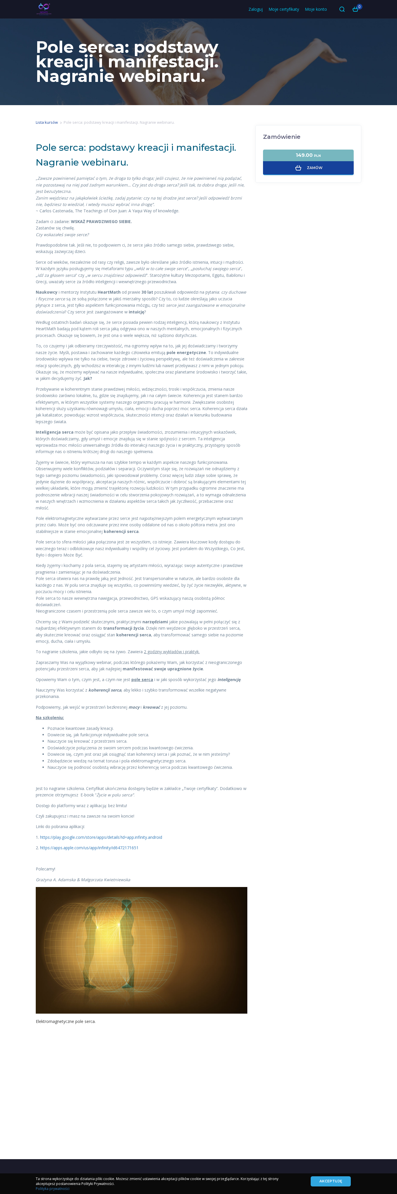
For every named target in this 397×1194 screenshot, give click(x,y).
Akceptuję (330, 1181)
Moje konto (316, 9)
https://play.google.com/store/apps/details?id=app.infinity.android (101, 837)
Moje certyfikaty (284, 9)
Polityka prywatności (52, 1188)
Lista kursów (47, 122)
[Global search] (342, 9)
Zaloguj (255, 9)
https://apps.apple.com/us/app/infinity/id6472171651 (89, 847)
